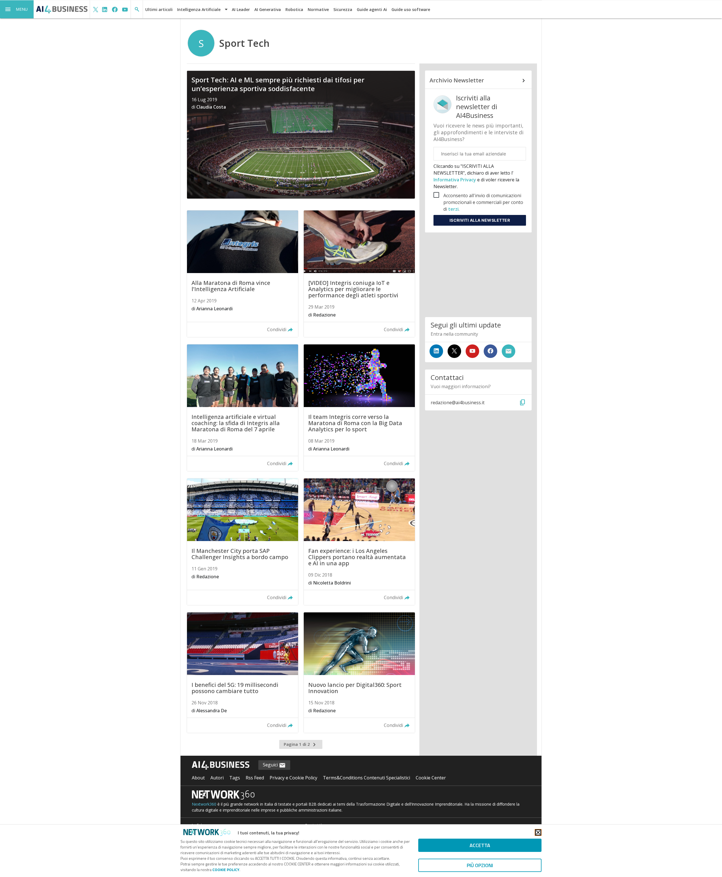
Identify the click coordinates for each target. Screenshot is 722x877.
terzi (453, 209)
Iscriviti (480, 220)
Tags (234, 778)
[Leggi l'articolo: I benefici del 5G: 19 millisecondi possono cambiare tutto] (242, 672)
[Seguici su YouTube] (472, 351)
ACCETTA (480, 845)
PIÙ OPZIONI (480, 865)
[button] (17, 9)
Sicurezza (342, 9)
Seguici (271, 765)
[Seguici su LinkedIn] (436, 351)
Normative (318, 9)
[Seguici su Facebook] (490, 351)
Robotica (294, 9)
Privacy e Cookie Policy (293, 778)
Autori (217, 778)
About (198, 778)
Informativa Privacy (455, 180)
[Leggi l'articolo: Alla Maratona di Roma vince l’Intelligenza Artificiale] (242, 273)
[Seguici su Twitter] (454, 351)
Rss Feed (255, 778)
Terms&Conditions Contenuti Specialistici (366, 778)
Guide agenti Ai (372, 9)
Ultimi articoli (159, 9)
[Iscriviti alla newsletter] (508, 351)
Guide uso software (410, 9)
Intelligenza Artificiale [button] (199, 9)
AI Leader (241, 9)
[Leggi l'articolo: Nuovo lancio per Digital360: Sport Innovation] (359, 672)
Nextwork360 (204, 804)
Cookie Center (431, 778)
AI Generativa (267, 9)
